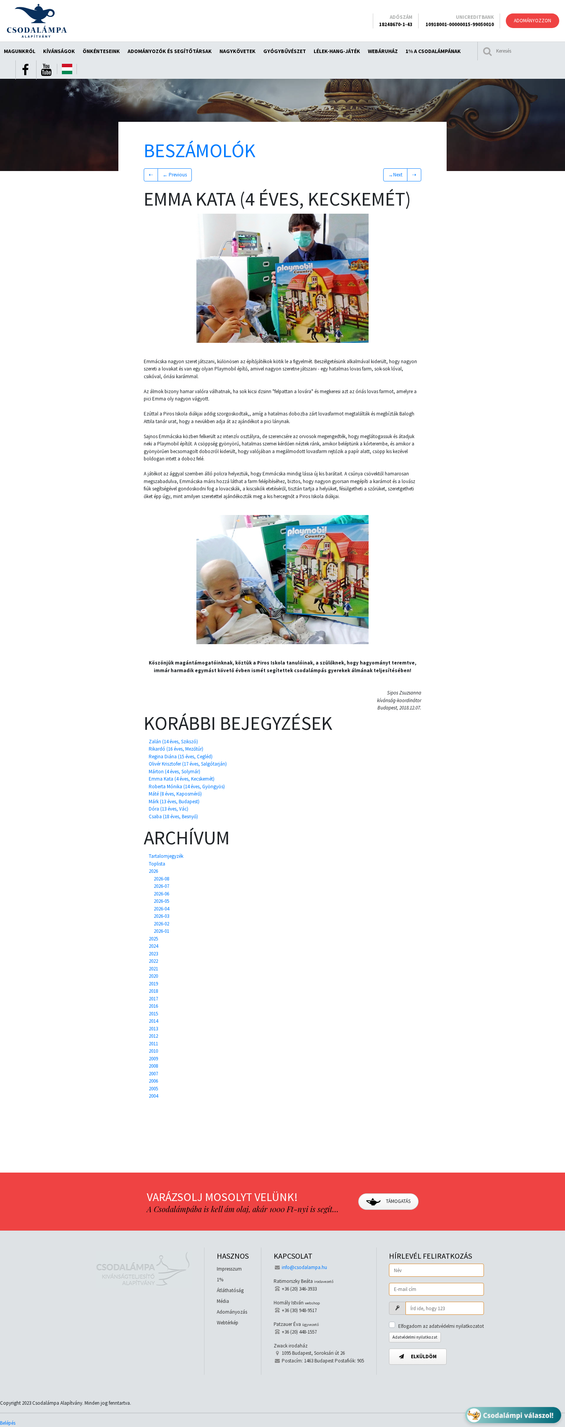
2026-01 (161, 931)
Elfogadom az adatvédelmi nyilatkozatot (441, 1326)
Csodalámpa (36, 21)
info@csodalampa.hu (304, 1267)
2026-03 (161, 916)
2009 (153, 1058)
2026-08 (161, 878)
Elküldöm (423, 1356)
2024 (153, 946)
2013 (153, 1028)
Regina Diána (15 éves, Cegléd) (181, 756)
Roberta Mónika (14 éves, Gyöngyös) (187, 786)
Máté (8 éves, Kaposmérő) (175, 794)
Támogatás (397, 1201)
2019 (153, 983)
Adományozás (232, 1312)
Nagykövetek (237, 51)
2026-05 (161, 901)
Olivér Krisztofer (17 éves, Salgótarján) (188, 764)
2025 (153, 938)
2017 (153, 998)
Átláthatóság (230, 1290)
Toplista (157, 864)
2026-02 (161, 923)
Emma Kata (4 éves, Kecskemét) (181, 779)
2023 (153, 953)
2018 (153, 991)
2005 (153, 1088)
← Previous (175, 174)
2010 (153, 1051)
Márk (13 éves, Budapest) (174, 801)
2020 (153, 976)
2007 (153, 1073)
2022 (153, 961)
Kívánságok (59, 51)
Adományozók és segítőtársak (170, 51)
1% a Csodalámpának (433, 51)
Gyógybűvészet (284, 51)
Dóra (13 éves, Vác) (168, 809)
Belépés (7, 1423)
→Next (395, 174)
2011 (153, 1043)
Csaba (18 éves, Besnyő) (173, 816)
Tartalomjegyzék (166, 856)
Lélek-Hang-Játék (337, 51)
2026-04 (161, 908)
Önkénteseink (101, 51)
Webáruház (383, 51)
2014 (153, 1021)
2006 (153, 1081)
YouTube (46, 70)
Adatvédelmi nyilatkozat (414, 1337)
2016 (153, 1006)
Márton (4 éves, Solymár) (174, 771)
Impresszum (229, 1269)
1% (220, 1279)
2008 (153, 1066)
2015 (153, 1013)
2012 (153, 1036)
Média (223, 1301)
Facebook (25, 70)
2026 (153, 871)
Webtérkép (227, 1322)
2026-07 (161, 886)
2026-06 (161, 893)
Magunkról (19, 51)
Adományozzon (532, 20)
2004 (153, 1096)
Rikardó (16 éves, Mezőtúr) (176, 749)
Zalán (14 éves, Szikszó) (173, 741)
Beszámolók (200, 150)
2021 (153, 968)
